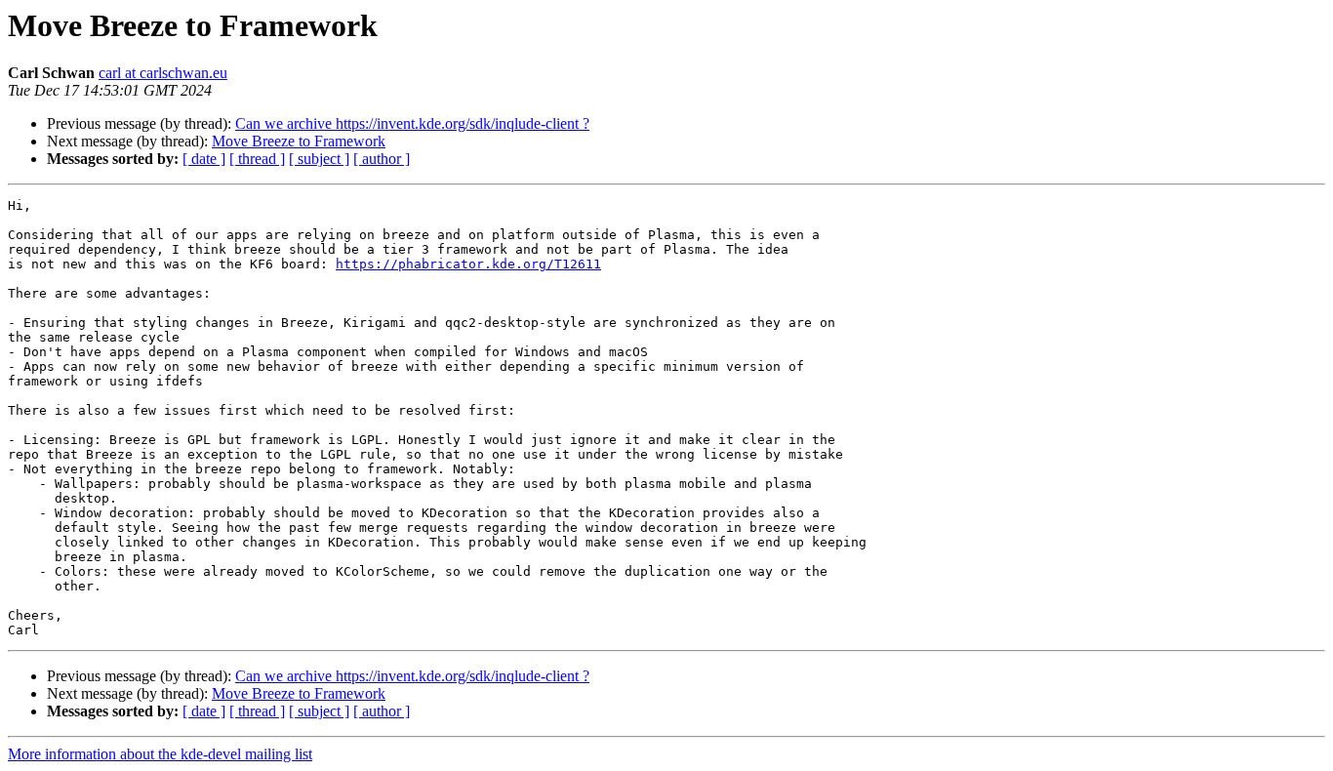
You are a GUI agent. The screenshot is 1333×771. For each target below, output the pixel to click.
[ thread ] (257, 158)
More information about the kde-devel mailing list (160, 754)
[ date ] (203, 158)
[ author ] (381, 158)
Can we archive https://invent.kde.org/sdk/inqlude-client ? (412, 123)
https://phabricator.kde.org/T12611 (468, 264)
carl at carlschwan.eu (163, 72)
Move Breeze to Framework (298, 141)
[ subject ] (319, 158)
